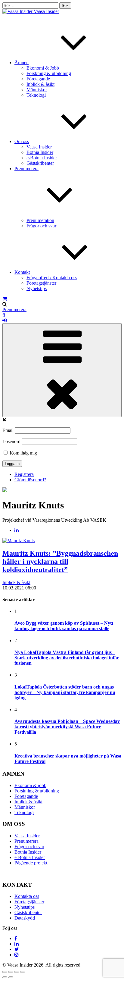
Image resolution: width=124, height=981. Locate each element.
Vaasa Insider (46, 11)
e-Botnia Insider (41, 157)
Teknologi (36, 95)
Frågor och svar (41, 225)
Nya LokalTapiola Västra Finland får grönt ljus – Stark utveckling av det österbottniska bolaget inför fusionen (66, 658)
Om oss (21, 141)
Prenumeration (40, 220)
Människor (36, 89)
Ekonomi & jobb (30, 785)
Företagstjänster (41, 283)
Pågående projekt (30, 862)
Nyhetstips (36, 288)
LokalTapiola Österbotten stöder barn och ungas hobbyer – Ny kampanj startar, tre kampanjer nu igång (64, 692)
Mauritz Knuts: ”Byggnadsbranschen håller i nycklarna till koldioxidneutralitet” (60, 561)
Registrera (24, 474)
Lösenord (11, 441)
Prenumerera (14, 309)
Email (8, 430)
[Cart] (4, 298)
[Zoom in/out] (22, 972)
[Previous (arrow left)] (4, 977)
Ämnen (21, 62)
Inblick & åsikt (40, 84)
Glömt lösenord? (30, 479)
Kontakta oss (26, 896)
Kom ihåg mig (22, 452)
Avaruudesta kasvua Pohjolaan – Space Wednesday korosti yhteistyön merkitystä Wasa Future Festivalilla (67, 727)
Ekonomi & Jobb (42, 67)
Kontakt (22, 272)
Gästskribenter (40, 163)
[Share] (10, 972)
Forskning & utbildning (48, 73)
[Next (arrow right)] (10, 977)
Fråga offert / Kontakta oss (51, 277)
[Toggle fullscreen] (16, 972)
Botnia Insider (39, 152)
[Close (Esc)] (4, 972)
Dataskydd (24, 917)
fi (3, 314)
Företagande (38, 78)
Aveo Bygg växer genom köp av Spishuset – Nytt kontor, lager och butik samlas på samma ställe (63, 625)
